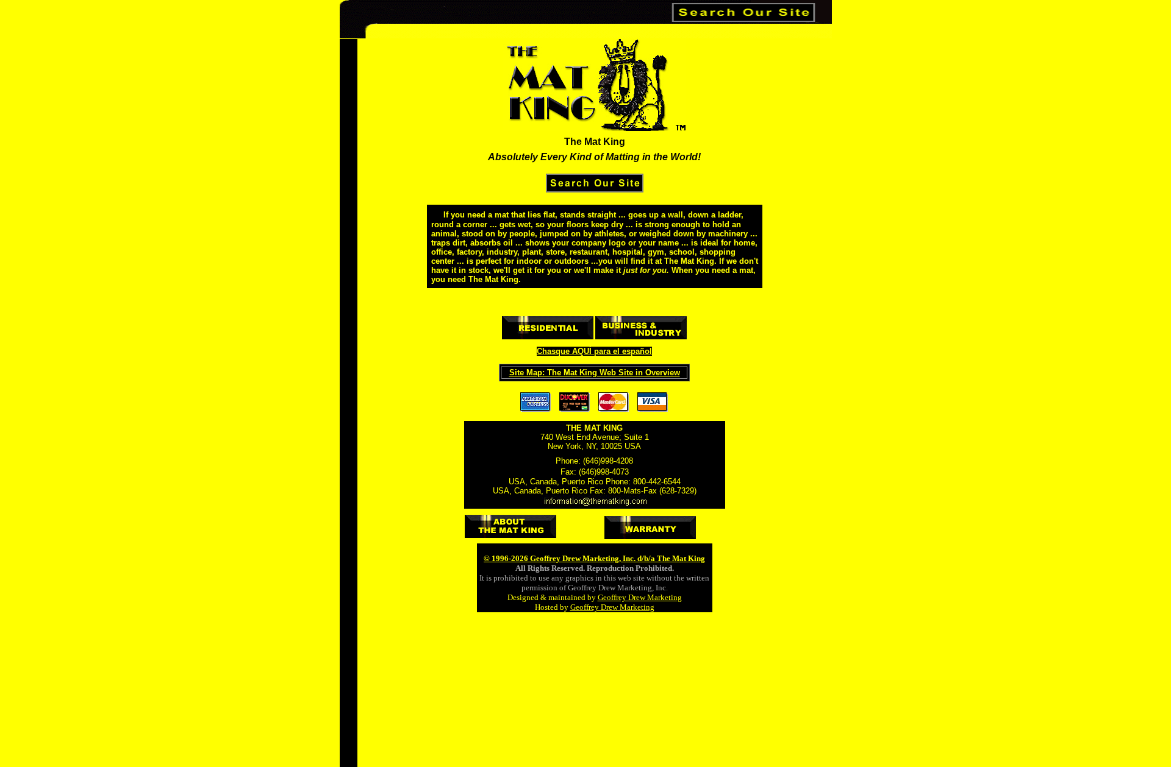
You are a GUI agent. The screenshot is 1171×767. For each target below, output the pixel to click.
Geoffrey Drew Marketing (640, 597)
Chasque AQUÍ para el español (594, 351)
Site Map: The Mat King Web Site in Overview (594, 372)
